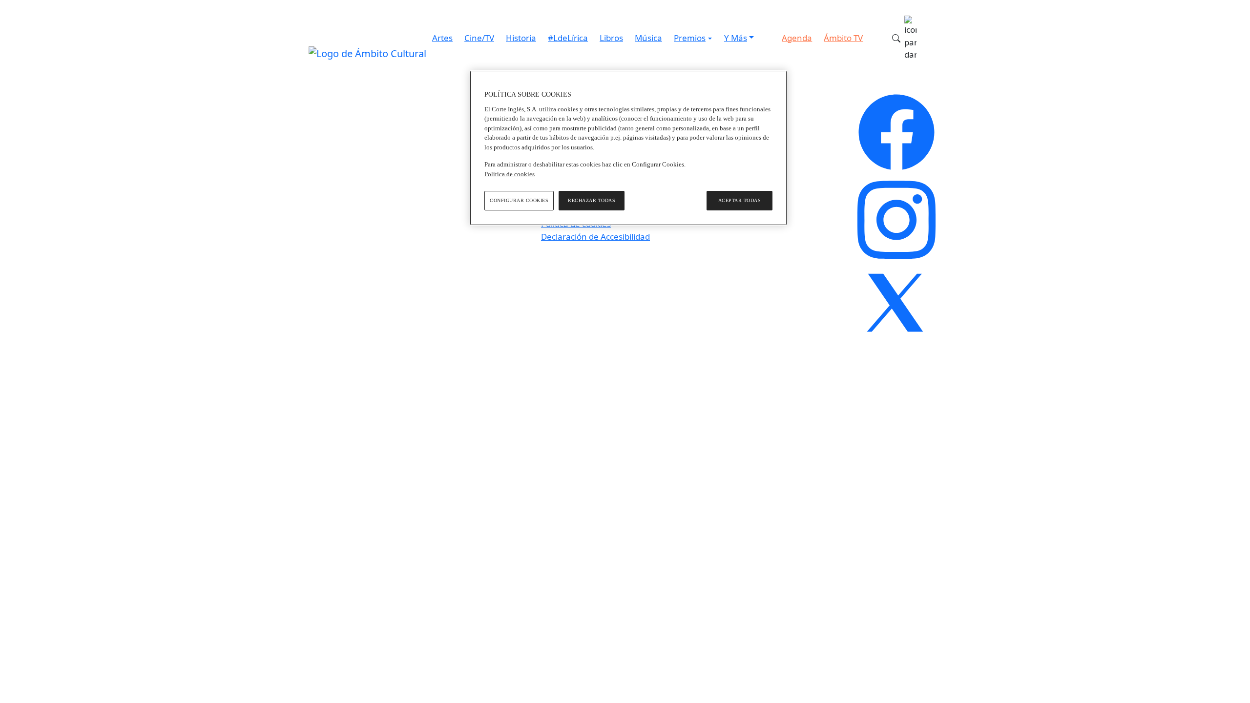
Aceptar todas (739, 200)
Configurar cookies (519, 200)
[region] (628, 148)
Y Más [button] (735, 37)
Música (648, 37)
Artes (442, 37)
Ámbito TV (843, 37)
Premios (690, 37)
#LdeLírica (568, 37)
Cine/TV (479, 37)
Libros (611, 37)
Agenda (797, 37)
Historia (521, 37)
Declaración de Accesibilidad (595, 236)
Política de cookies (509, 174)
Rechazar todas (591, 200)
